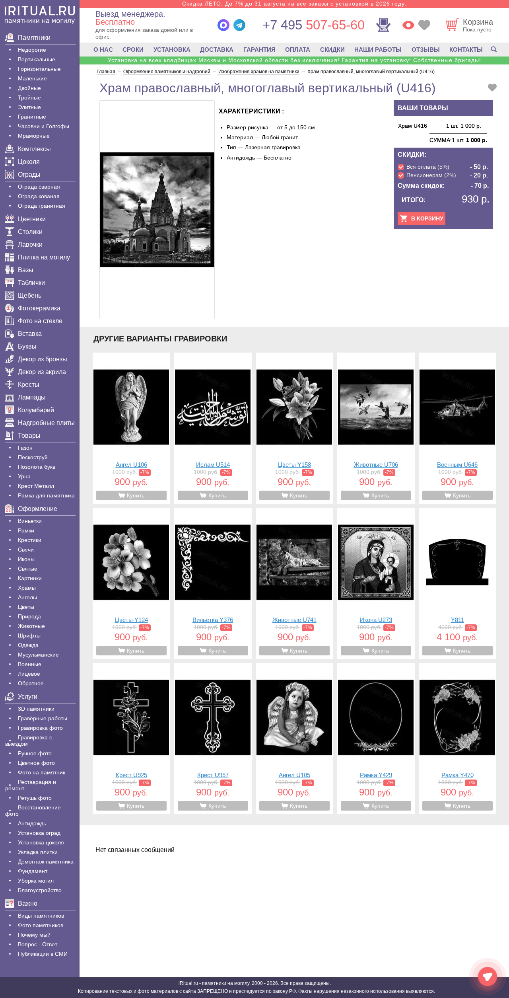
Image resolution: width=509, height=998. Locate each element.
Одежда (28, 645)
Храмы (27, 588)
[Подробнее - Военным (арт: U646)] (457, 428)
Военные (29, 664)
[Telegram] (239, 25)
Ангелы (27, 597)
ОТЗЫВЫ (426, 49)
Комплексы (34, 149)
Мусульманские (38, 654)
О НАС (103, 49)
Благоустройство (40, 890)
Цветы (26, 607)
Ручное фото (35, 753)
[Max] (223, 25)
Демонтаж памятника (46, 861)
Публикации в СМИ (43, 954)
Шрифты (29, 635)
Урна (24, 476)
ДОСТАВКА (216, 49)
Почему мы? (34, 935)
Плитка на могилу (44, 257)
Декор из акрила (42, 371)
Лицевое (29, 674)
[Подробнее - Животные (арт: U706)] (376, 428)
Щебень (29, 295)
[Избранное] (424, 25)
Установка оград (39, 833)
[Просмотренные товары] (408, 25)
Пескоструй (33, 457)
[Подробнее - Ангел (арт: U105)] (294, 738)
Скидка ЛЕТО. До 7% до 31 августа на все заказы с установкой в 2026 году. (294, 3)
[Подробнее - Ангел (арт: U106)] (131, 428)
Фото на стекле (40, 321)
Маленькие (32, 78)
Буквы (27, 346)
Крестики (29, 540)
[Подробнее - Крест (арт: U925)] (131, 738)
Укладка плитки (38, 852)
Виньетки (30, 521)
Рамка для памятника (46, 495)
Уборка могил (36, 880)
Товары (29, 435)
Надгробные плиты (46, 422)
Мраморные (34, 136)
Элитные (29, 107)
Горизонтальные (39, 69)
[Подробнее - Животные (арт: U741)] (294, 583)
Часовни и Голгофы (43, 126)
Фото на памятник (41, 772)
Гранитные (32, 116)
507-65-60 (313, 25)
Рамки (26, 530)
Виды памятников (41, 915)
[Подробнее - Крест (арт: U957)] (213, 738)
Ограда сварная (39, 186)
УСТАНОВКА (171, 49)
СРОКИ (133, 49)
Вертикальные (36, 59)
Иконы (26, 559)
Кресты (28, 384)
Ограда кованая (39, 196)
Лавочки (30, 244)
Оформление (37, 508)
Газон (25, 447)
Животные (31, 626)
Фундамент (32, 871)
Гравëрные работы (42, 718)
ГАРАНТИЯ (259, 49)
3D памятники (36, 709)
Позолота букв (36, 467)
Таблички (31, 282)
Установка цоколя (41, 842)
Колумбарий (36, 410)
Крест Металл (36, 486)
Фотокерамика (39, 308)
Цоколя (29, 161)
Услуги (27, 696)
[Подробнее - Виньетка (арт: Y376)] (213, 583)
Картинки (30, 578)
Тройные (29, 97)
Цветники (32, 219)
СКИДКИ (332, 49)
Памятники (34, 37)
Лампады (32, 397)
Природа (29, 616)
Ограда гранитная (41, 206)
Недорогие (32, 50)
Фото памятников (40, 925)
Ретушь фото (35, 798)
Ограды (29, 174)
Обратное (31, 683)
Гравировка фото (40, 728)
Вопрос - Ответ (37, 944)
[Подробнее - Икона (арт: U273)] (376, 583)
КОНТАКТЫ (466, 49)
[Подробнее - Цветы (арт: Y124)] (131, 583)
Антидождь (32, 823)
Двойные (29, 88)
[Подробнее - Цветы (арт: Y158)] (294, 428)
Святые (27, 568)
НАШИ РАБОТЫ (378, 49)
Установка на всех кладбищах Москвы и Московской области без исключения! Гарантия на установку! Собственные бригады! (294, 60)
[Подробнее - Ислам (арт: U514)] (213, 428)
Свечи (26, 549)
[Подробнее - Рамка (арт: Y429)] (376, 738)
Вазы (25, 270)
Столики (30, 231)
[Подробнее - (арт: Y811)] (457, 583)
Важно (27, 903)
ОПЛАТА (297, 49)
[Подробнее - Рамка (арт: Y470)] (457, 738)
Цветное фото (36, 763)
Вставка (30, 333)
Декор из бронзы (42, 359)
